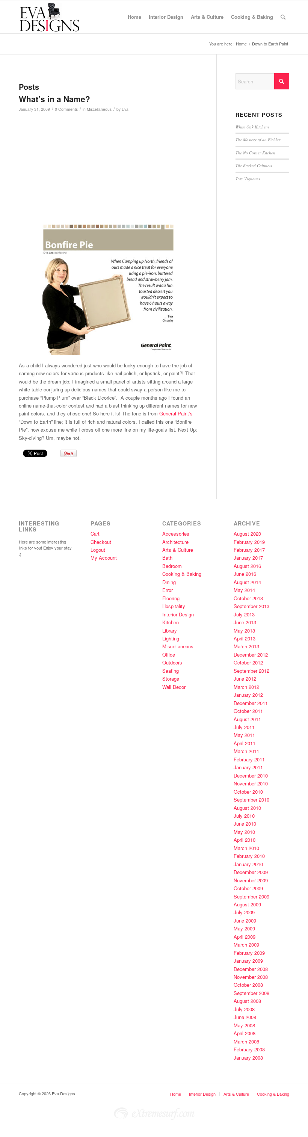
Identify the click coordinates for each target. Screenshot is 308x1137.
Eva (125, 109)
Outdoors (172, 662)
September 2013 (251, 606)
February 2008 (249, 1049)
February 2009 (249, 952)
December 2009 (251, 872)
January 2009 (248, 960)
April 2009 (244, 936)
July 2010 (244, 815)
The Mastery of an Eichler (258, 139)
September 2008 (251, 993)
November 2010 (251, 783)
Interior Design (178, 614)
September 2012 (251, 670)
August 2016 (247, 565)
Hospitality (173, 606)
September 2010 (251, 799)
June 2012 (245, 678)
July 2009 (244, 912)
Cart (95, 533)
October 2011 (248, 710)
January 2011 (248, 767)
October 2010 (248, 791)
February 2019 (249, 541)
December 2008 (251, 968)
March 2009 (246, 944)
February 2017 (249, 549)
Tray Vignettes (248, 178)
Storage (170, 678)
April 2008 (244, 1033)
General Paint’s (175, 413)
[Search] (283, 16)
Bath (167, 557)
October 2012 (248, 662)
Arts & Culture (177, 549)
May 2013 (244, 630)
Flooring (171, 598)
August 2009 (247, 904)
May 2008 (244, 1025)
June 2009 (245, 920)
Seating (170, 670)
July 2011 (244, 727)
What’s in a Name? (54, 98)
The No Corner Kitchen (255, 153)
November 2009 (251, 880)
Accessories (175, 533)
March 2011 (246, 751)
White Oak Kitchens (252, 127)
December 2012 (251, 654)
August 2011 (247, 719)
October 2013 (248, 598)
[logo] (55, 16)
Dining (169, 582)
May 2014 (244, 589)
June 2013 (245, 622)
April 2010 (244, 839)
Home (175, 1094)
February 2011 (249, 759)
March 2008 (246, 1041)
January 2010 (248, 864)
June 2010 (245, 823)
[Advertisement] (141, 171)
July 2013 (244, 614)
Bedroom (172, 565)
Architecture (175, 541)
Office (168, 654)
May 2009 (244, 928)
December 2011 (251, 703)
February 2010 (249, 855)
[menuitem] (134, 16)
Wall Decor (174, 686)
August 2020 (247, 533)
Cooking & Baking (181, 573)
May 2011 (244, 734)
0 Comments (66, 109)
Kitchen (170, 622)
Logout (98, 549)
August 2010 (247, 807)
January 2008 (248, 1057)
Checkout (101, 541)
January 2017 (248, 557)
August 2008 (247, 1000)
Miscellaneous (99, 109)
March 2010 (246, 848)
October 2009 (248, 888)
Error (167, 589)
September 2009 (251, 896)
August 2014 (247, 582)
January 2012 (248, 694)
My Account (104, 557)
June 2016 (245, 573)
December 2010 (251, 775)
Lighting (170, 638)
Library (169, 630)
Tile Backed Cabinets (254, 165)
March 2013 (246, 646)
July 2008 (244, 1009)
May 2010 (244, 831)
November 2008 (251, 976)
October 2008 (248, 984)
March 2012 (246, 686)
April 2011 (244, 743)
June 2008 (245, 1017)
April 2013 (244, 638)
